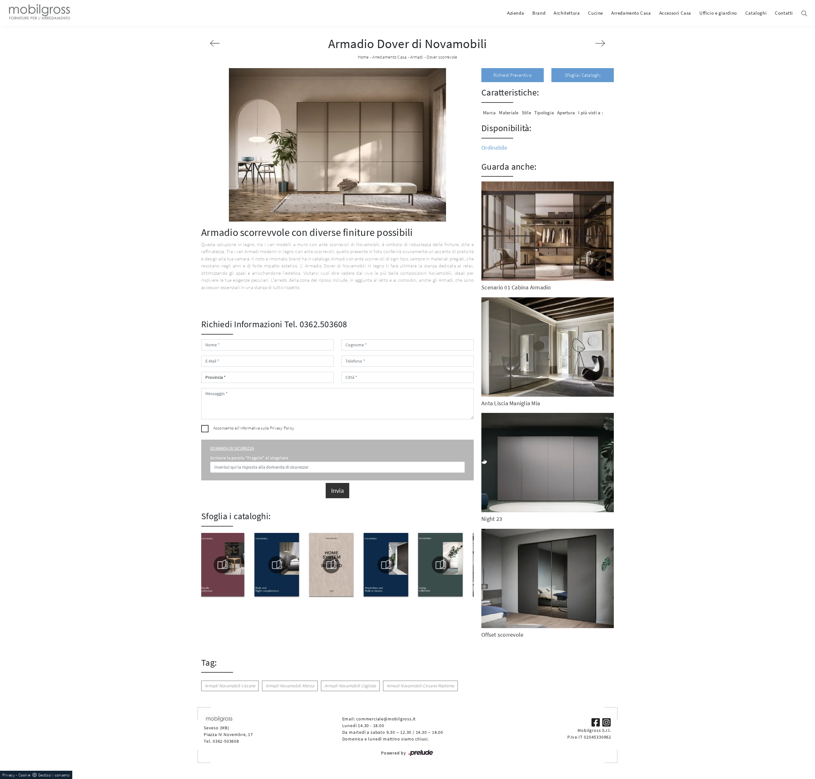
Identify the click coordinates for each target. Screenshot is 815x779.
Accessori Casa (675, 13)
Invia (337, 490)
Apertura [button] (566, 113)
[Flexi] (215, 43)
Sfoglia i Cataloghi (582, 75)
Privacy (8, 775)
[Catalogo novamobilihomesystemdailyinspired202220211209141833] (283, 564)
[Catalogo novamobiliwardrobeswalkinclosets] (337, 564)
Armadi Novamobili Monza (290, 686)
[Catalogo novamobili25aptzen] (447, 564)
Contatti (784, 13)
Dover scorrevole (442, 57)
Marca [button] (489, 113)
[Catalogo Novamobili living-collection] (392, 564)
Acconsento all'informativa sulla (253, 428)
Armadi (416, 57)
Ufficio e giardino (718, 13)
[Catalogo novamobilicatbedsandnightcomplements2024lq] (228, 564)
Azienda (515, 13)
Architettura (567, 13)
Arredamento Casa (631, 13)
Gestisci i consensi (54, 775)
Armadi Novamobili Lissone (230, 686)
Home (363, 57)
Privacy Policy (282, 428)
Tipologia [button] (544, 113)
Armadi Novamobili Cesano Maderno (420, 686)
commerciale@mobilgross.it (386, 719)
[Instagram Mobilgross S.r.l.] (606, 722)
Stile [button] (526, 113)
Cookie (24, 775)
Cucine (595, 13)
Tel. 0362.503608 (315, 324)
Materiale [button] (508, 113)
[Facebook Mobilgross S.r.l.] (596, 722)
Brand (538, 13)
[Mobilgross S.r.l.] (39, 13)
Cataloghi (756, 13)
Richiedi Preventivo (512, 75)
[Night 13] (600, 43)
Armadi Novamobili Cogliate (350, 686)
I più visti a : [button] (590, 113)
